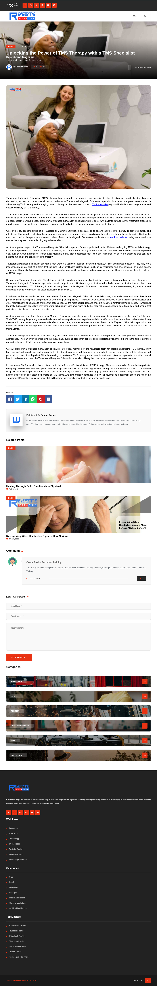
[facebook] (25, 5)
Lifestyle (13, 893)
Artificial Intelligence (18, 908)
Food (11, 882)
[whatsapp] (30, 5)
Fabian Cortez (48, 415)
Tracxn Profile (15, 952)
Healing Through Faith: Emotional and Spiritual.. (34, 486)
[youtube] (48, 5)
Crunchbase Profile (17, 926)
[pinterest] (54, 5)
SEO (11, 877)
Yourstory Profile (16, 941)
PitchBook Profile (17, 936)
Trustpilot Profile (16, 931)
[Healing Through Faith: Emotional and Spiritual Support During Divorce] (78, 464)
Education (13, 833)
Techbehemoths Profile (19, 957)
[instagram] (36, 5)
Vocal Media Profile (17, 946)
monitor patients (118, 237)
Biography (13, 887)
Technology (14, 839)
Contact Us (137, 980)
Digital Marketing (16, 854)
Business (13, 828)
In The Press (14, 844)
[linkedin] (42, 5)
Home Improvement (18, 860)
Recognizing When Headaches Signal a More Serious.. (37, 536)
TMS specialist (100, 204)
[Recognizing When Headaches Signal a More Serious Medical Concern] (78, 514)
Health (10, 46)
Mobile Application (17, 898)
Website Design (16, 849)
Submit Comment (18, 657)
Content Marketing (17, 903)
